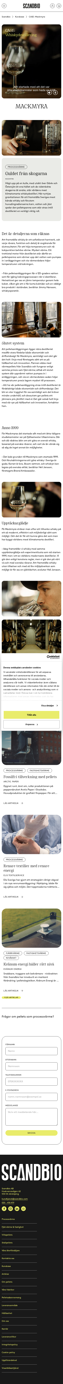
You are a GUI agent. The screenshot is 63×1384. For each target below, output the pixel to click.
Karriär (5, 1329)
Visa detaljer (47, 705)
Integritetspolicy (10, 1345)
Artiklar (5, 1274)
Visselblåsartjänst (10, 1368)
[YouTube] (23, 1208)
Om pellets (7, 1282)
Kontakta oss (8, 1258)
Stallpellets (7, 1243)
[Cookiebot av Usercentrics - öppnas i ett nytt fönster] (47, 657)
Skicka (31, 1133)
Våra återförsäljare (11, 1250)
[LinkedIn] (17, 1208)
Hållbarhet (7, 1313)
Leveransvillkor (9, 1337)
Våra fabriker (8, 1290)
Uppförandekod (9, 1360)
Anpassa (29, 724)
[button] (52, 5)
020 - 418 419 (8, 1203)
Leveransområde (10, 1305)
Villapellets (7, 1235)
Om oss (5, 1321)
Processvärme (8, 1219)
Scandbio (6, 17)
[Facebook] (4, 1208)
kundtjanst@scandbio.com (15, 1199)
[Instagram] (10, 1208)
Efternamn (10, 1060)
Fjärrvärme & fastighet (13, 1227)
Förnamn (10, 1044)
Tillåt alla (31, 714)
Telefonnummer (13, 1075)
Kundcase (19, 17)
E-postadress (12, 1090)
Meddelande (11, 1105)
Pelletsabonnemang (11, 1298)
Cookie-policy (8, 1352)
